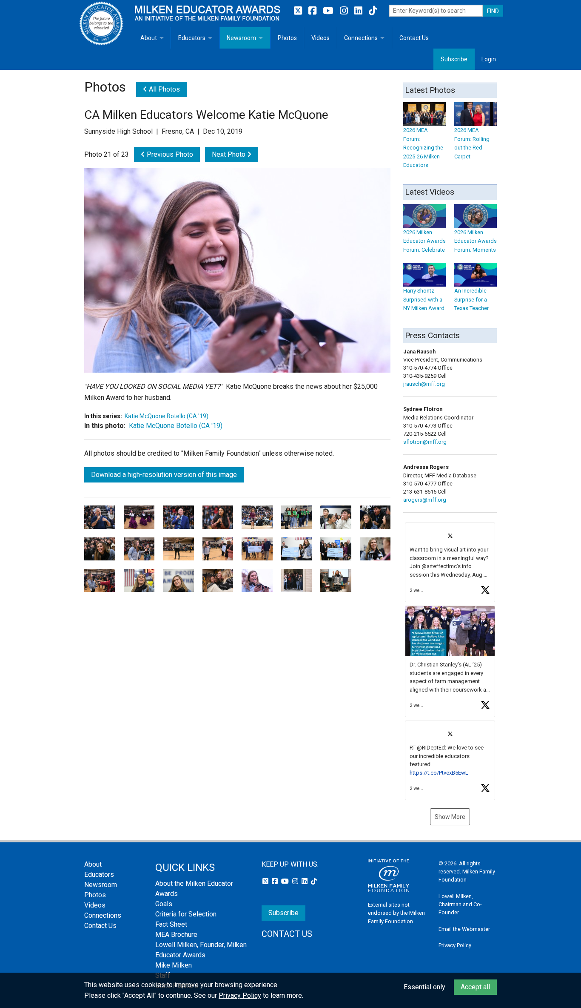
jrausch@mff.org (424, 384)
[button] (450, 562)
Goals (163, 904)
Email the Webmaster (464, 929)
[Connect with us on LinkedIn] (359, 11)
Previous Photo (169, 154)
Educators (191, 37)
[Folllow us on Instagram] (345, 11)
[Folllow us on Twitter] (299, 11)
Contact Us (414, 37)
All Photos (163, 89)
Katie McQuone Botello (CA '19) (166, 416)
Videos (320, 37)
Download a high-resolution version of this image (164, 475)
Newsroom (241, 37)
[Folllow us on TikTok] (373, 11)
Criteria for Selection (185, 914)
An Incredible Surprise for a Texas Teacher (471, 299)
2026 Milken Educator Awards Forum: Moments (475, 241)
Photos (287, 37)
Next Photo (229, 154)
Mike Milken (173, 965)
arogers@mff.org (424, 500)
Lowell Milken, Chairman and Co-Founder (460, 904)
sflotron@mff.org (425, 442)
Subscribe (454, 59)
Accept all (475, 987)
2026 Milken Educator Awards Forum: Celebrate (424, 241)
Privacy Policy (455, 945)
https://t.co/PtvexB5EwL (439, 773)
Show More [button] (450, 816)
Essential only (424, 987)
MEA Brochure (176, 934)
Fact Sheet (171, 924)
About (148, 37)
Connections (361, 37)
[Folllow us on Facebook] (313, 11)
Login (488, 59)
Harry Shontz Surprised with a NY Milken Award (423, 299)
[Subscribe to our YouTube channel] (329, 11)
